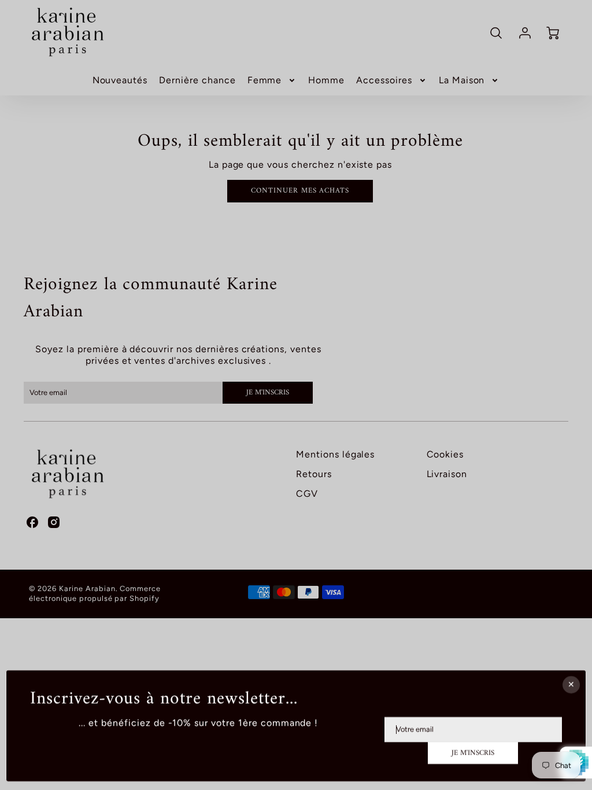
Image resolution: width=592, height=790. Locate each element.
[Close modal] (571, 684)
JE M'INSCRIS (473, 753)
